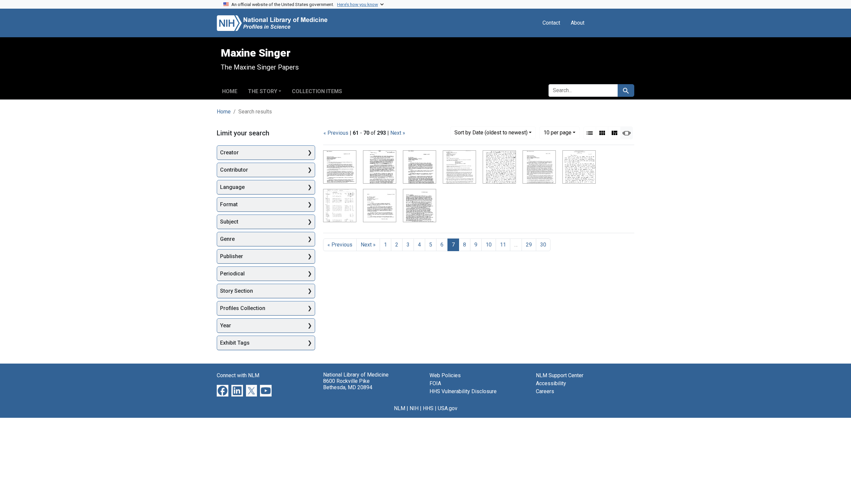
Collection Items (317, 91)
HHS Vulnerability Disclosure (463, 391)
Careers (545, 391)
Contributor (234, 170)
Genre (227, 239)
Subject (229, 222)
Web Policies (445, 375)
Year (225, 325)
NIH (414, 408)
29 (529, 244)
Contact (551, 23)
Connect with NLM (238, 375)
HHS (428, 408)
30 (543, 244)
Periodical (232, 273)
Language (232, 187)
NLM (399, 408)
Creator (229, 152)
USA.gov (447, 408)
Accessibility (551, 383)
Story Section (236, 291)
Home (229, 91)
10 (557, 132)
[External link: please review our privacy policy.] (222, 390)
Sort (491, 132)
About (577, 23)
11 (503, 244)
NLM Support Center (559, 375)
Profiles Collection (242, 308)
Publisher (231, 256)
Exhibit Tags (235, 343)
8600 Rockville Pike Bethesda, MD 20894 (347, 384)
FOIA (435, 383)
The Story (262, 91)
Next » (397, 133)
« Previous (335, 133)
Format (229, 204)
